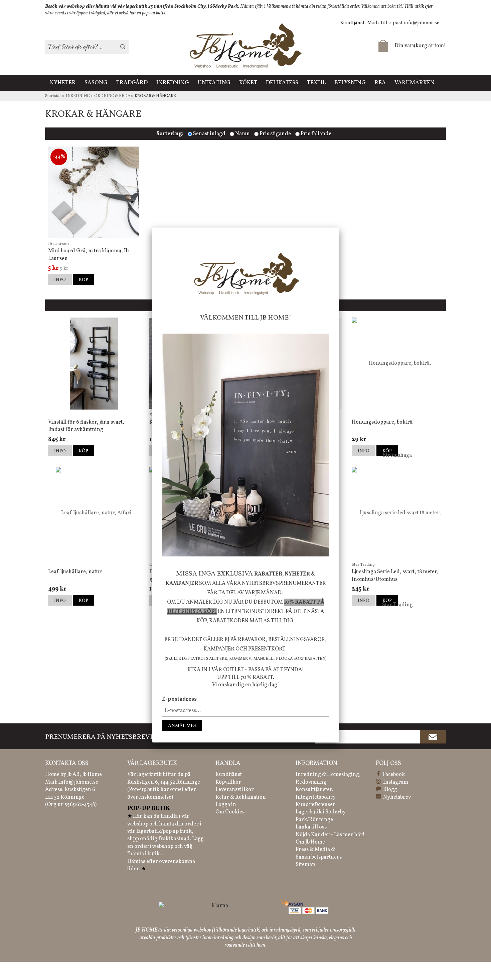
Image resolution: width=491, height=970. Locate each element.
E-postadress (179, 699)
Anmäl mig (182, 726)
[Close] (339, 228)
